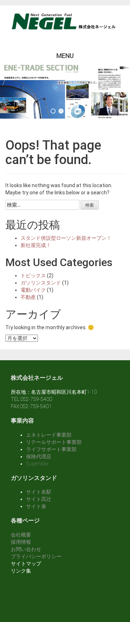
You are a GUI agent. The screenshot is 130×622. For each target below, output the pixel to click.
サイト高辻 (38, 499)
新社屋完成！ (36, 245)
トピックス (33, 275)
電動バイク (33, 290)
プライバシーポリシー (36, 556)
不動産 (28, 297)
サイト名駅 (38, 492)
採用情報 (21, 542)
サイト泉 (36, 506)
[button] (53, 111)
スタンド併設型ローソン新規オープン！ (66, 238)
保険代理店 (38, 456)
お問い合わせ (26, 549)
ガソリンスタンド (41, 283)
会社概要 (21, 535)
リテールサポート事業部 (54, 442)
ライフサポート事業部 (51, 449)
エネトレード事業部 (49, 435)
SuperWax (37, 464)
